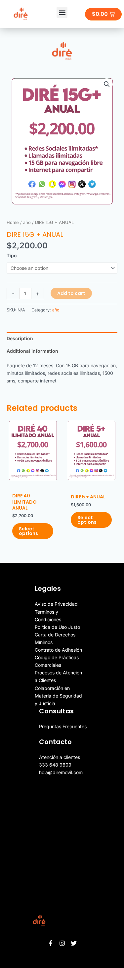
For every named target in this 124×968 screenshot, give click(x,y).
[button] (62, 12)
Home (13, 222)
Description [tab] (20, 338)
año (27, 222)
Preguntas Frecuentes (63, 726)
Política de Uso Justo (57, 627)
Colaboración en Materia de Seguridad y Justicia (58, 695)
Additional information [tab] (32, 351)
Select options (28, 531)
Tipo (12, 255)
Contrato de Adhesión (58, 650)
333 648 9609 (55, 765)
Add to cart (71, 293)
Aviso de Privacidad (56, 604)
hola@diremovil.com (61, 772)
